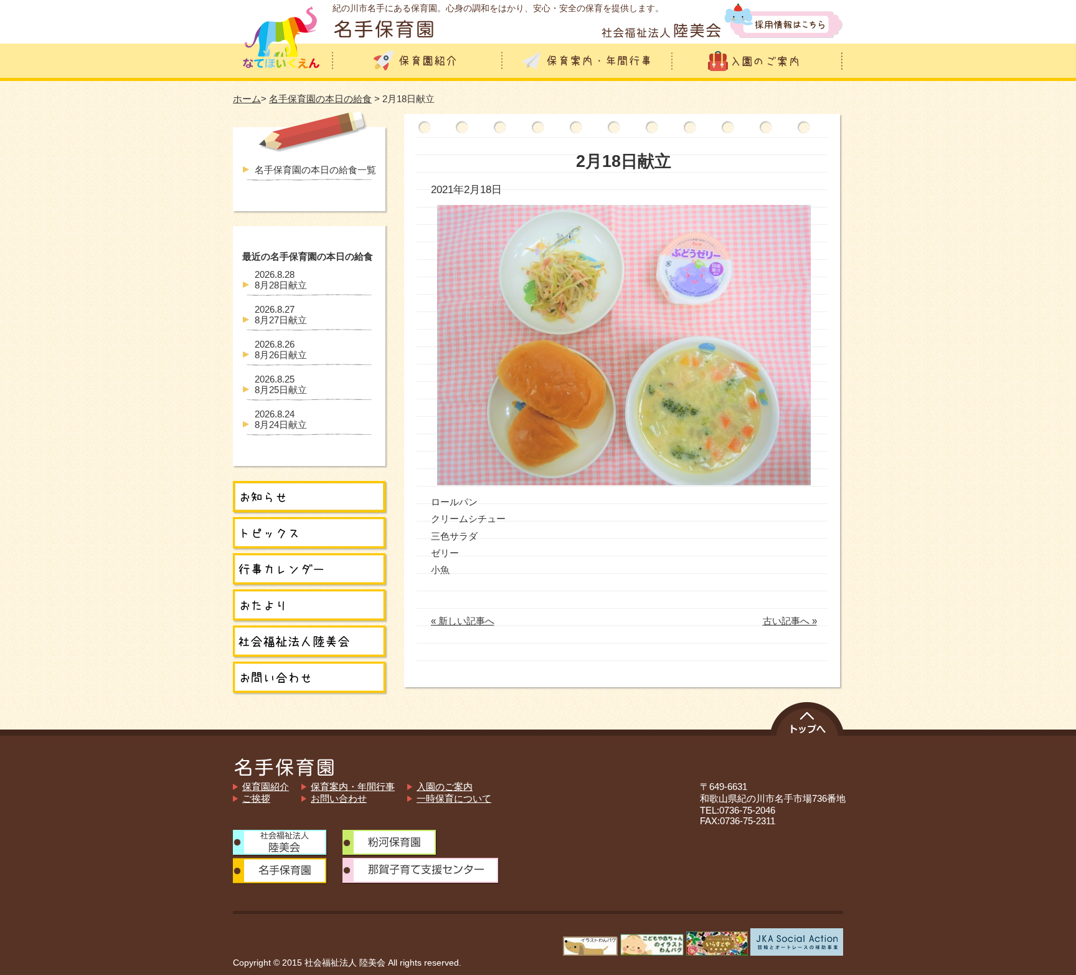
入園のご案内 (445, 786)
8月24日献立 (281, 419)
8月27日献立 (281, 314)
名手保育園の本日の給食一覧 (315, 169)
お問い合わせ (339, 798)
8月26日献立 (281, 349)
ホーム (247, 98)
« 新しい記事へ (462, 621)
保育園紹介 (265, 786)
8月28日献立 (281, 279)
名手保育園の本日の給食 (320, 98)
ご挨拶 (256, 798)
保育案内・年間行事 (353, 786)
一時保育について (454, 798)
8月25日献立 (281, 384)
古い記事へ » (790, 621)
